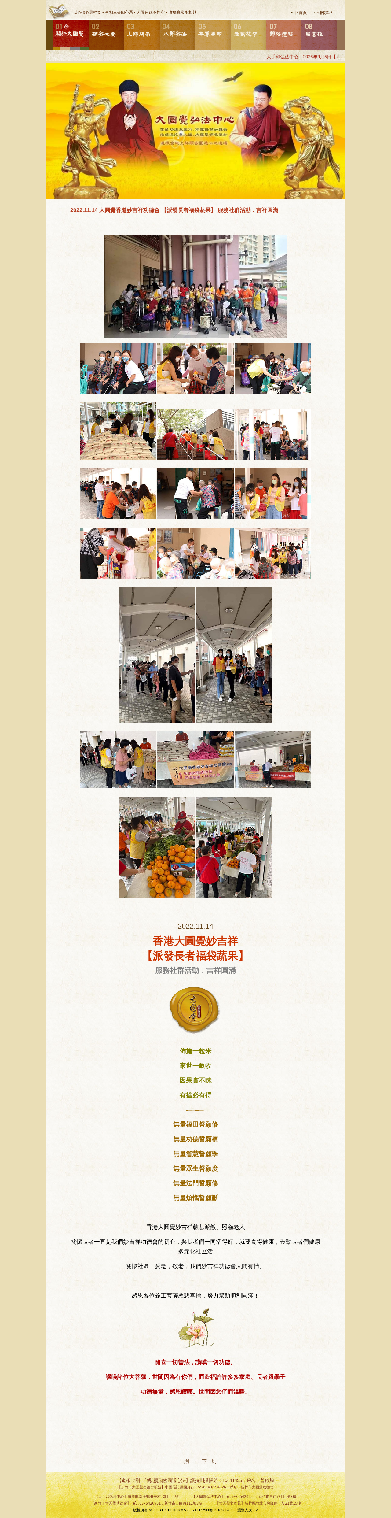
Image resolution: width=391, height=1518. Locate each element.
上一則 (184, 1461)
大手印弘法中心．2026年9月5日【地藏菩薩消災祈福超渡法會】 (306, 56)
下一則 (209, 1461)
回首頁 (301, 12)
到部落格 (325, 12)
